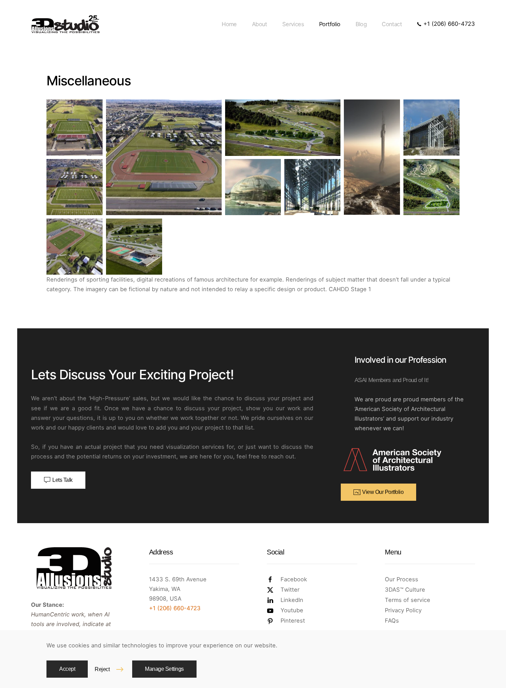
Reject (102, 669)
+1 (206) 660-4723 (448, 23)
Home (229, 24)
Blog (361, 24)
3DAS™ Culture (405, 589)
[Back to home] (65, 24)
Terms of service (407, 599)
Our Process (401, 579)
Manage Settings (164, 669)
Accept (67, 669)
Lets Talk (62, 480)
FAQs (392, 620)
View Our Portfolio (382, 492)
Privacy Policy (403, 610)
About (259, 24)
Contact (392, 24)
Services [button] (293, 24)
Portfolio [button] (329, 24)
